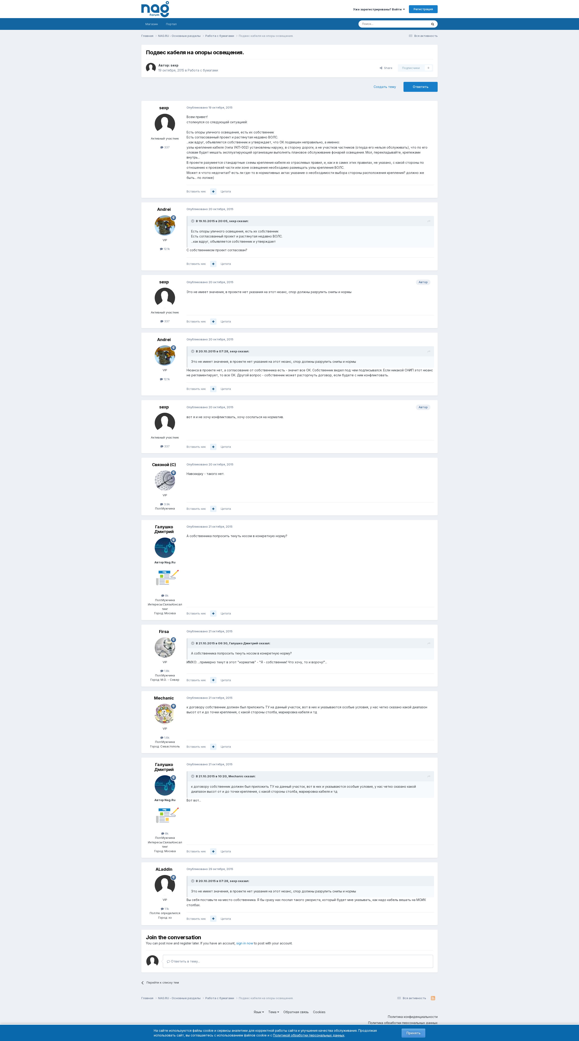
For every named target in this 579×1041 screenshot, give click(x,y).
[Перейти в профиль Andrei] (165, 225)
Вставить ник (196, 191)
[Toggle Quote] (193, 221)
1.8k (166, 671)
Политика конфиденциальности (413, 1017)
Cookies (319, 1012)
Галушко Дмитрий (164, 529)
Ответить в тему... (185, 961)
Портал (171, 24)
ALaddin (164, 869)
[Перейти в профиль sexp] (151, 68)
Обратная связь (296, 1012)
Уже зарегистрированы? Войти (378, 9)
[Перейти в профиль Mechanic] (165, 714)
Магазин (151, 24)
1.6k (166, 737)
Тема (272, 1012)
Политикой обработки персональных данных (308, 1035)
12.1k (166, 249)
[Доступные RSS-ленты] (433, 998)
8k (166, 595)
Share (387, 68)
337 (166, 147)
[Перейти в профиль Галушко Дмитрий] (165, 548)
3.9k (166, 504)
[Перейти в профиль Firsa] (165, 647)
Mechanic (164, 698)
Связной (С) (164, 464)
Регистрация (423, 9)
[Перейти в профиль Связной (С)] (165, 480)
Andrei (164, 209)
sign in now (244, 943)
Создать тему (385, 87)
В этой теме (414, 24)
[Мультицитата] (213, 191)
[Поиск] (433, 24)
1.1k (166, 909)
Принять (413, 1033)
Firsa (164, 631)
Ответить (420, 87)
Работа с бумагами (203, 70)
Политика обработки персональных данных (403, 1023)
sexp (174, 65)
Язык (258, 1012)
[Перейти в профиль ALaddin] (165, 885)
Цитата (226, 191)
